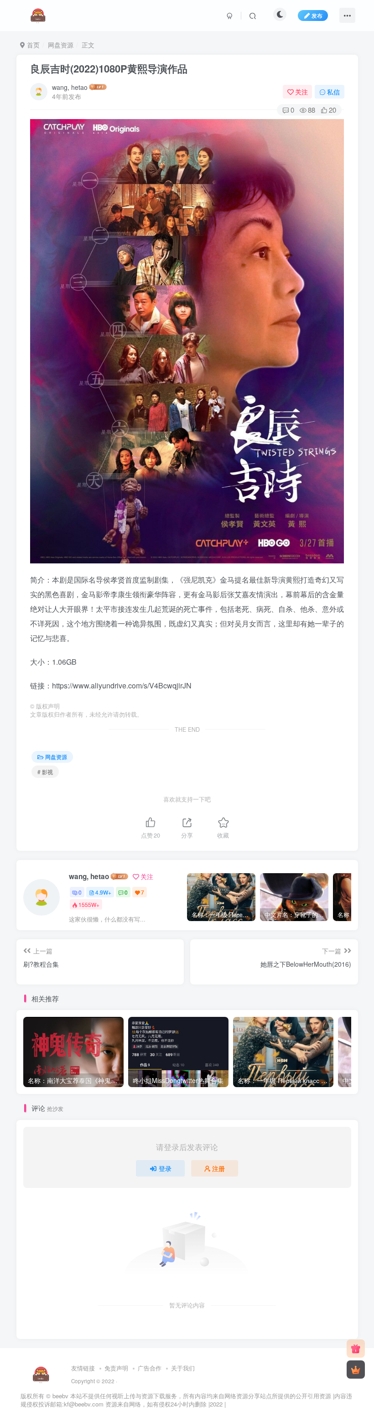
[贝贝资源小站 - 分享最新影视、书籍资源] (41, 1373)
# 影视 (45, 772)
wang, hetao (70, 87)
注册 (218, 1168)
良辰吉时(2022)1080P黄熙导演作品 (108, 68)
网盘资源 (60, 44)
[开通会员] (356, 1369)
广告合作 (149, 1368)
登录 (165, 1168)
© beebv (57, 1395)
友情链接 (83, 1368)
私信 (333, 91)
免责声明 (116, 1368)
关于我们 (183, 1368)
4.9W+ (103, 892)
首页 (32, 44)
